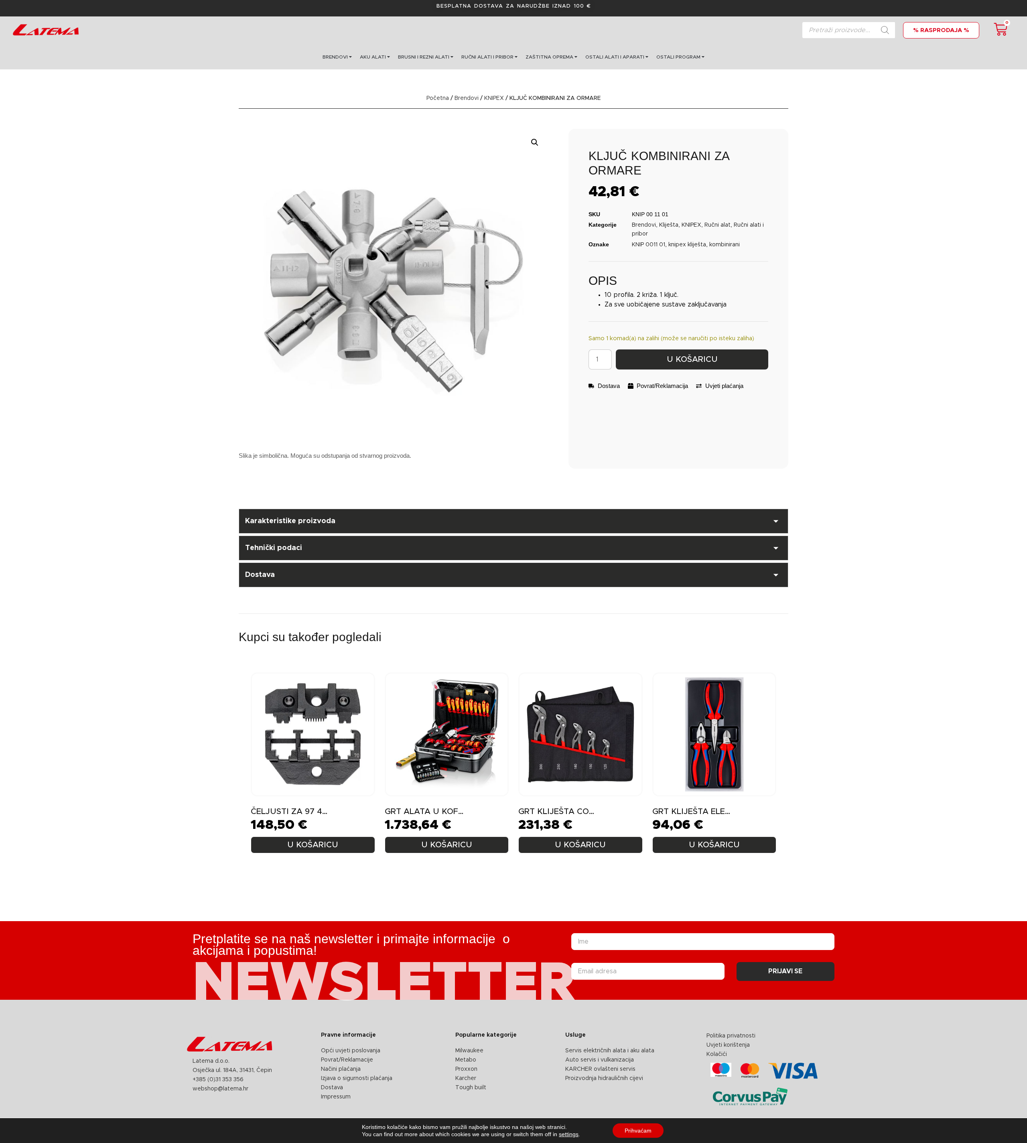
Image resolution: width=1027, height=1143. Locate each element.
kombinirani (724, 245)
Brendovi (467, 98)
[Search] (885, 30)
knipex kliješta (687, 245)
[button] (535, 142)
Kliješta (668, 225)
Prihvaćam (638, 1130)
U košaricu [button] (312, 845)
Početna (437, 98)
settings (568, 1134)
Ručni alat (717, 225)
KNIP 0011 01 (648, 245)
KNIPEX (494, 98)
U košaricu (692, 359)
